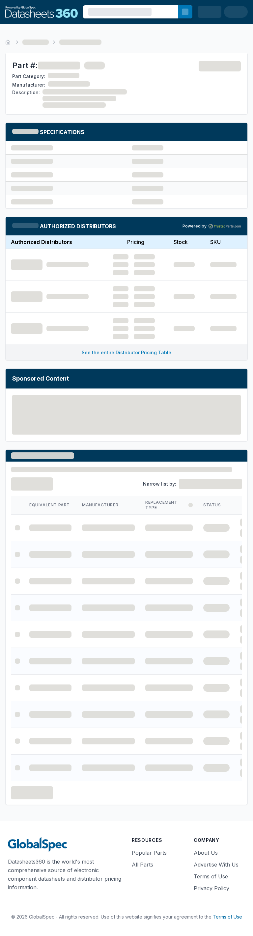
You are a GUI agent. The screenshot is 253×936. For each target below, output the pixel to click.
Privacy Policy (211, 888)
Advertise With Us (216, 864)
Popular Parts (149, 852)
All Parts (142, 864)
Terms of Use (211, 876)
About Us (206, 852)
